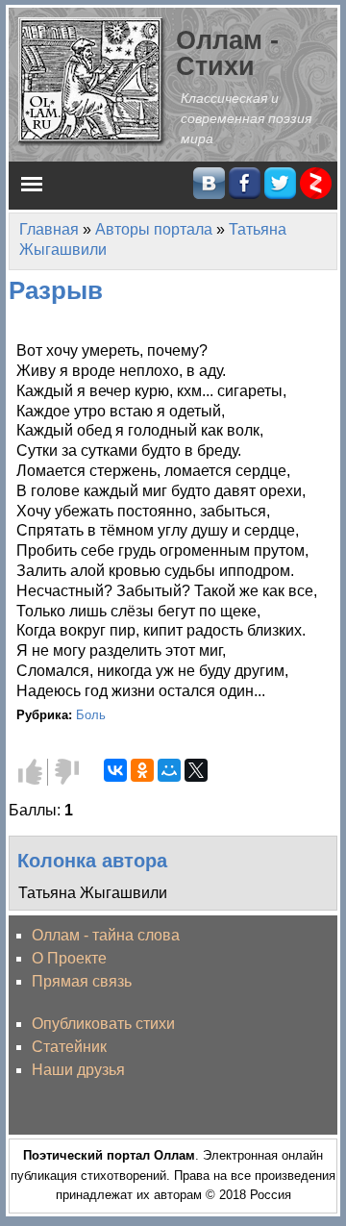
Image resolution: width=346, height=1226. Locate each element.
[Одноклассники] (142, 770)
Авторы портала (153, 229)
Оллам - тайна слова (106, 935)
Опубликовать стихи (103, 1023)
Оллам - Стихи (227, 53)
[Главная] (92, 80)
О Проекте (69, 958)
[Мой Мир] (169, 770)
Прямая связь (82, 981)
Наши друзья (78, 1070)
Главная (49, 229)
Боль (91, 715)
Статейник (69, 1046)
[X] (196, 770)
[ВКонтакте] (115, 770)
